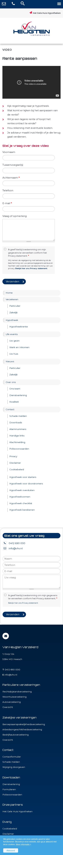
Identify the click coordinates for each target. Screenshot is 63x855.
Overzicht (7, 707)
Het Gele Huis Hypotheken (47, 13)
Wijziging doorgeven (13, 767)
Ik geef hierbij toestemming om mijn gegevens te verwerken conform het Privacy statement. (27, 252)
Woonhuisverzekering (14, 696)
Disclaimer (8, 833)
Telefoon (7, 190)
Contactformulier (11, 756)
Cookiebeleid (9, 828)
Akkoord (10, 850)
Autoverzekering (11, 702)
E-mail (7, 203)
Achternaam (11, 177)
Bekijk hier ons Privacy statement (31, 268)
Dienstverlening (11, 784)
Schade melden (11, 762)
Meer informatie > (23, 844)
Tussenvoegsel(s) (12, 164)
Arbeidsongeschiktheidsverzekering (22, 729)
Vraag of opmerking (14, 216)
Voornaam (8, 152)
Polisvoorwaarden (12, 794)
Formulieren (9, 789)
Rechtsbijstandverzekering (17, 691)
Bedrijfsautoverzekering (15, 734)
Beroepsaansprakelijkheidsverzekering (23, 724)
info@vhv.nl (16, 548)
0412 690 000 (17, 543)
